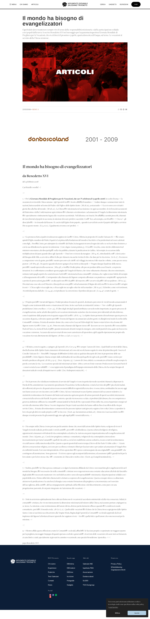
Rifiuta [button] (117, 613)
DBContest (71, 568)
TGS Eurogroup (88, 585)
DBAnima (70, 564)
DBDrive (70, 572)
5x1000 (85, 581)
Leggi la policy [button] (113, 607)
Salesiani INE (88, 564)
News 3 (35, 109)
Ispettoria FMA (88, 568)
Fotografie (70, 581)
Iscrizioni (70, 576)
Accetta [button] (136, 613)
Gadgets (70, 585)
